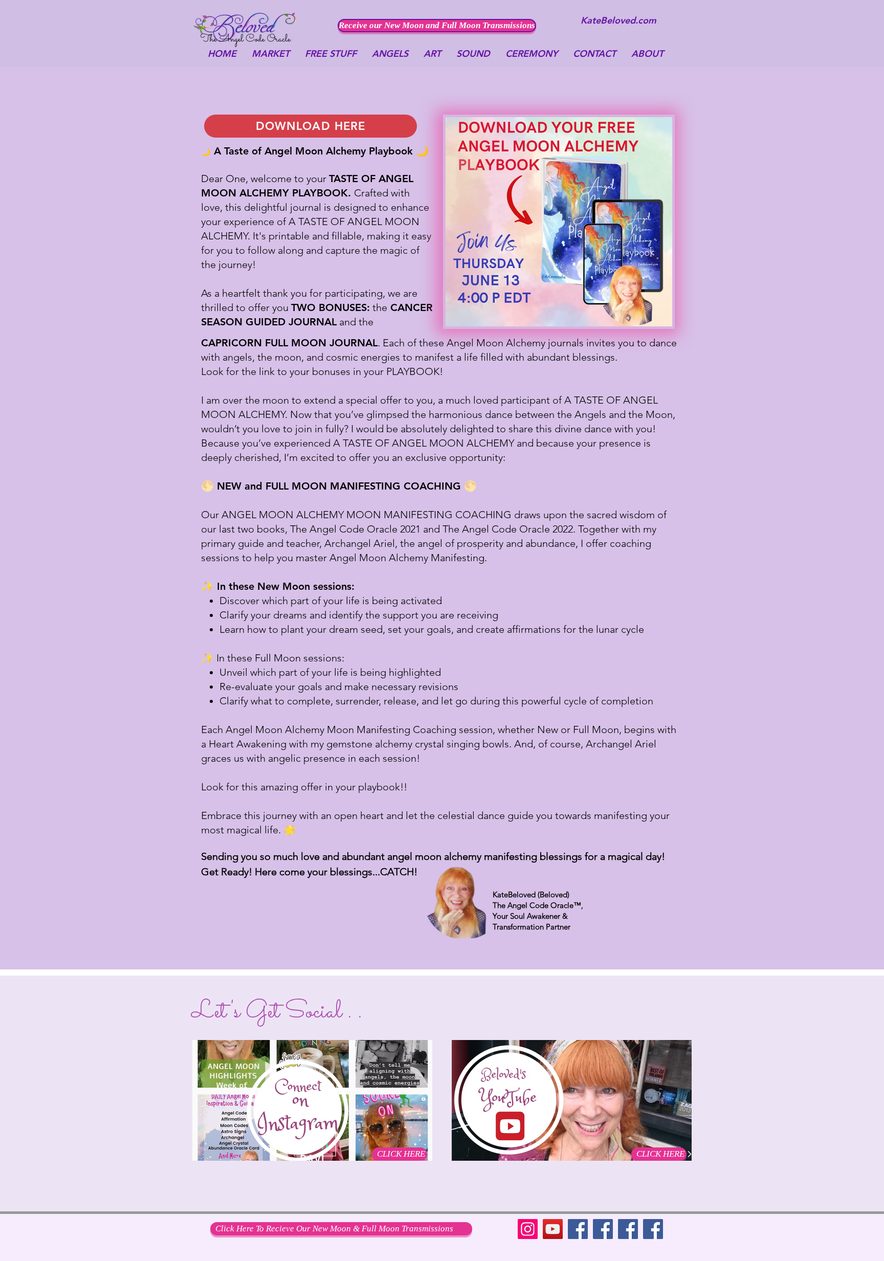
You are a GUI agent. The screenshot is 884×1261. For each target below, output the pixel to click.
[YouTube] (553, 1229)
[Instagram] (528, 1229)
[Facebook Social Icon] (628, 1229)
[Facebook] (578, 1229)
